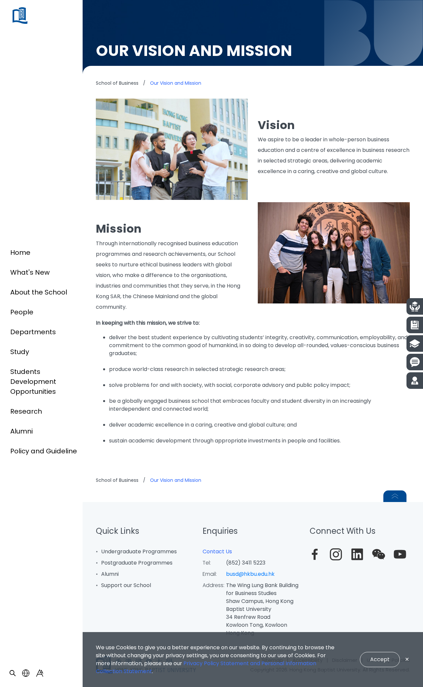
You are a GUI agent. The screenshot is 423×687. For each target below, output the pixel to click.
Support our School (126, 585)
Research (26, 411)
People (21, 312)
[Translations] (25, 673)
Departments (33, 332)
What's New (30, 272)
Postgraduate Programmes (137, 563)
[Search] (12, 673)
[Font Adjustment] (39, 673)
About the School (38, 292)
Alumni (21, 431)
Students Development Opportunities (33, 381)
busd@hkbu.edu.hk (250, 574)
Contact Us (217, 551)
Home (20, 252)
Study (19, 351)
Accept (380, 659)
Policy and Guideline (43, 451)
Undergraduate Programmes (139, 551)
